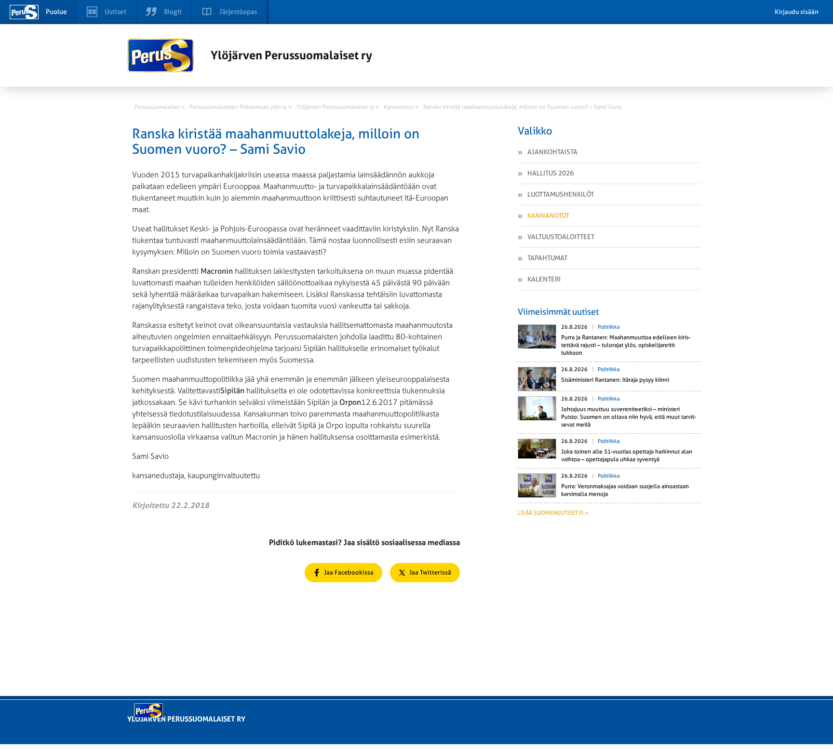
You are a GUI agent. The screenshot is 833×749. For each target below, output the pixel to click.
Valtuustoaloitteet (560, 237)
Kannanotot (548, 215)
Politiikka (609, 327)
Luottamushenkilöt (560, 194)
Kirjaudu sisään (797, 11)
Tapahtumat (547, 258)
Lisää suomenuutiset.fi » (553, 512)
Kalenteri (544, 279)
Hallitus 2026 (550, 173)
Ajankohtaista (552, 152)
